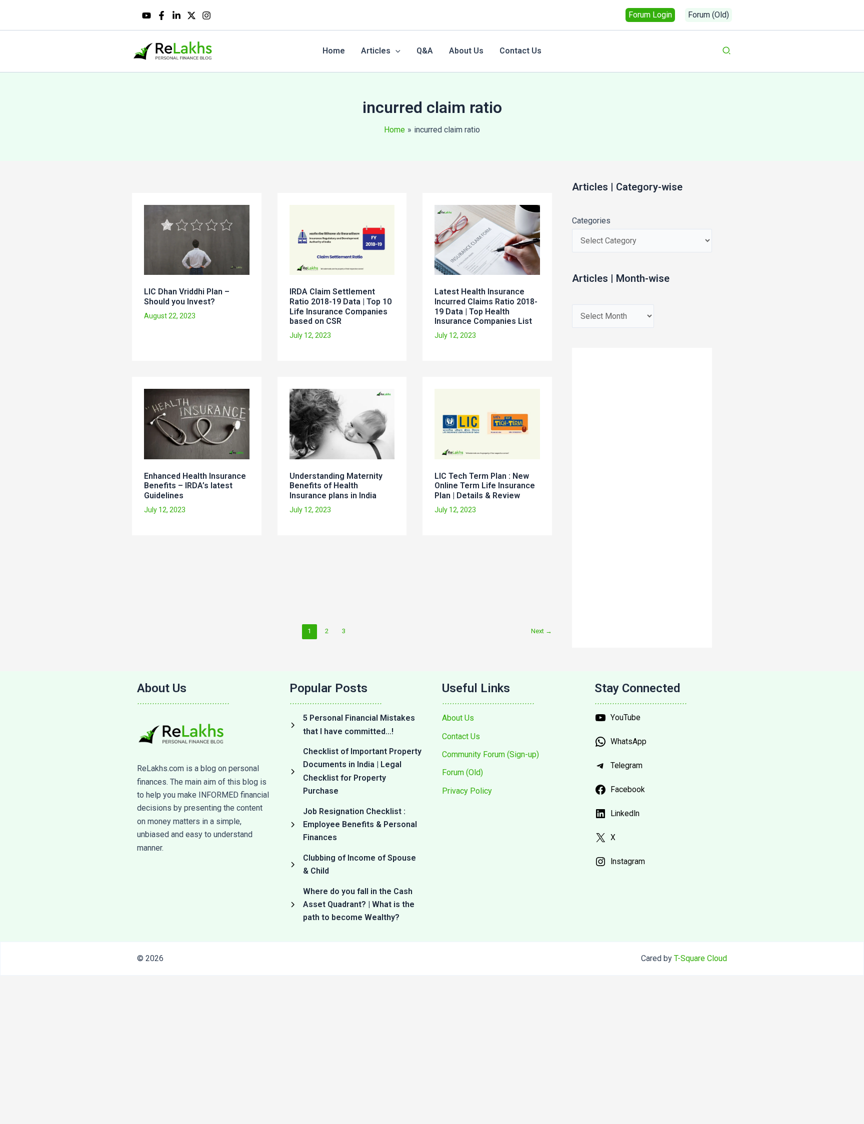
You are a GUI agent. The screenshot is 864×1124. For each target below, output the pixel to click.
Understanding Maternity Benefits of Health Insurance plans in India (336, 485)
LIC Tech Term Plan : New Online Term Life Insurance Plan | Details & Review (484, 485)
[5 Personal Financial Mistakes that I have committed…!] (356, 725)
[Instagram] (206, 15)
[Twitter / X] (191, 15)
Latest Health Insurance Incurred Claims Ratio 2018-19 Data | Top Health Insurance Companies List (486, 306)
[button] (650, 15)
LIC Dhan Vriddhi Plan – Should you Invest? (187, 296)
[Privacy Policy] (467, 791)
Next (541, 631)
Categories (591, 220)
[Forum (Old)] (462, 772)
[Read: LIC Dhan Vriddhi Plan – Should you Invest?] (197, 239)
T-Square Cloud (700, 958)
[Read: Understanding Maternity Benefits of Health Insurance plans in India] (342, 423)
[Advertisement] (310, 577)
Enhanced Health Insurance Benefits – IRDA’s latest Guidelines (195, 485)
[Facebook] (161, 15)
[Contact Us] (461, 736)
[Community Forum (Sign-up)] (490, 754)
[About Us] (458, 718)
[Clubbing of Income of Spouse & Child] (356, 865)
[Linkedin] (176, 15)
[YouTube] (146, 15)
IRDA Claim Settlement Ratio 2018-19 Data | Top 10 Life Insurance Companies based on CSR (341, 306)
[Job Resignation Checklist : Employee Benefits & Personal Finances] (356, 825)
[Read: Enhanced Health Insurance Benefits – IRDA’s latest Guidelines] (197, 423)
